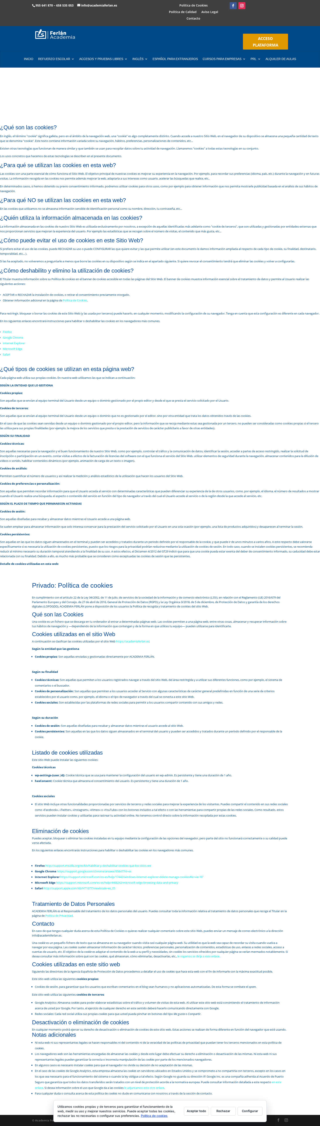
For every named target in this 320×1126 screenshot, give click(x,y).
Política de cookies (154, 1116)
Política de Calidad (183, 12)
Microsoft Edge (12, 349)
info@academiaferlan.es (99, 5)
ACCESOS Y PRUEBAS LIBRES (101, 59)
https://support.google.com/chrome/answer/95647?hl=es (94, 871)
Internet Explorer (14, 343)
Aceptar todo (196, 1111)
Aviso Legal (209, 12)
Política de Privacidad (59, 916)
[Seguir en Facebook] (233, 5)
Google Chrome (13, 337)
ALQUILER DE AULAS (281, 59)
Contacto (193, 18)
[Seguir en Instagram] (241, 5)
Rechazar (223, 1111)
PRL (253, 59)
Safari (6, 354)
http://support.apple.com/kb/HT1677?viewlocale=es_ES (79, 888)
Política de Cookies (193, 5)
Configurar (250, 1111)
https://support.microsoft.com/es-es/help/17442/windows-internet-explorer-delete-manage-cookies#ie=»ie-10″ (132, 877)
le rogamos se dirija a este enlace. (198, 956)
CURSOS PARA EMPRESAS (222, 59)
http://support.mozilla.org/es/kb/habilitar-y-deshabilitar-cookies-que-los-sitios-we (98, 866)
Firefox (7, 332)
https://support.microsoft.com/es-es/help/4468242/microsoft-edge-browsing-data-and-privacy (117, 883)
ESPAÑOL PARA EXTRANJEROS (175, 59)
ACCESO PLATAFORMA (265, 42)
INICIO (28, 59)
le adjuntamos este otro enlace (144, 1088)
